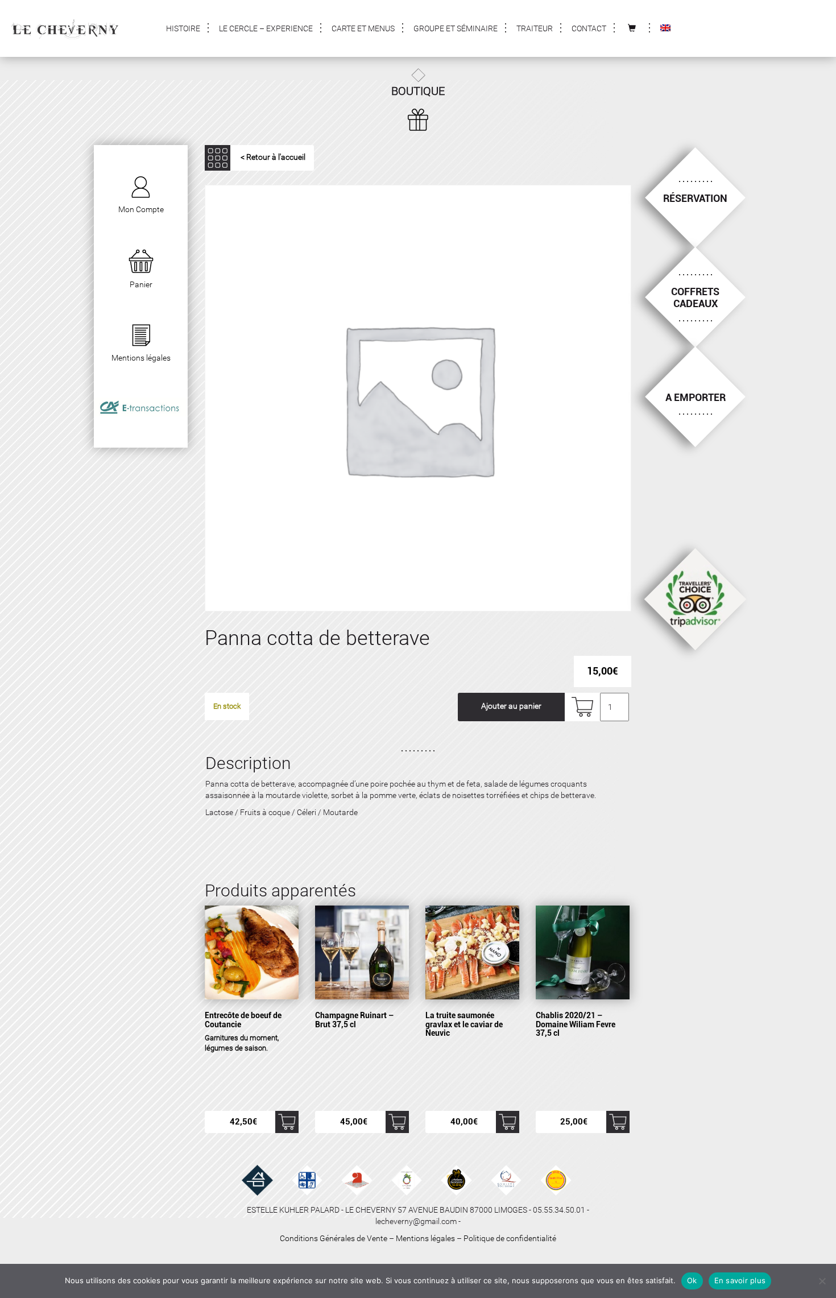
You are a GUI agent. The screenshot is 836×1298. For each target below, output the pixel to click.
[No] (821, 1281)
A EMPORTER (695, 397)
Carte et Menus (363, 28)
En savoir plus (740, 1280)
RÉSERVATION (695, 198)
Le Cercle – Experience (266, 28)
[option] (418, 398)
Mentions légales (425, 1238)
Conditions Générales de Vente (333, 1238)
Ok (692, 1280)
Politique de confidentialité (509, 1238)
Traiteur (534, 28)
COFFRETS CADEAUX (695, 298)
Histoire (183, 28)
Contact (589, 28)
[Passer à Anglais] (665, 28)
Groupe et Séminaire (455, 28)
